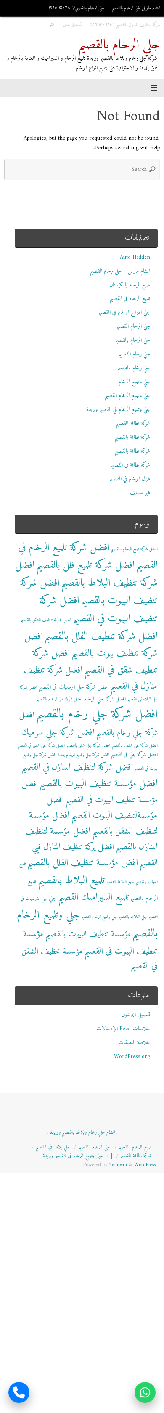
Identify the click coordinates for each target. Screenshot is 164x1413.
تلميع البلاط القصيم (120, 882)
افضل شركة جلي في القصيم (134, 754)
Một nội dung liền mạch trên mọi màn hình (111, 1398)
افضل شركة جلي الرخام (105, 699)
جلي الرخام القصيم (133, 326)
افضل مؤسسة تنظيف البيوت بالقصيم (99, 784)
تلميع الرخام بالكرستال (129, 285)
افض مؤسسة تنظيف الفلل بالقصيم (82, 863)
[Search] (52, 25)
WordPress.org (132, 1057)
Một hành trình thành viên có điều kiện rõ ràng (106, 1389)
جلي (52, 898)
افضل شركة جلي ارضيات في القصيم (73, 687)
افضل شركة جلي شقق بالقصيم (88, 746)
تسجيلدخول (72, 25)
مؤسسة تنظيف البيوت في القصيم (90, 943)
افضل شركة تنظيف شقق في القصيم (95, 662)
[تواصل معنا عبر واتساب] (145, 1393)
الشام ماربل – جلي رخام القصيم (120, 271)
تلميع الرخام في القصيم (130, 299)
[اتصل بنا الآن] (18, 1393)
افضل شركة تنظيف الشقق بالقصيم (46, 620)
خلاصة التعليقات (134, 1043)
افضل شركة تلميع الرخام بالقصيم (134, 549)
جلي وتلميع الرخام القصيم (127, 396)
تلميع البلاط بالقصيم (71, 880)
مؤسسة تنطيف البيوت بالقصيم (88, 934)
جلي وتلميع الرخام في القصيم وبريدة (118, 410)
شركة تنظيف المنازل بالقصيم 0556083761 (125, 25)
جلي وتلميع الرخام (134, 382)
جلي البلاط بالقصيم (133, 917)
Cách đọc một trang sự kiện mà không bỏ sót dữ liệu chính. (92, 1408)
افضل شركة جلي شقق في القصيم (41, 746)
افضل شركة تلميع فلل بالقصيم (85, 565)
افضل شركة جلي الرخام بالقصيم (59, 699)
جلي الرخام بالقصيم (119, 45)
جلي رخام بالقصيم (133, 368)
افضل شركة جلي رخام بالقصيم (97, 714)
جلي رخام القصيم (134, 354)
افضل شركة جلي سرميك (58, 732)
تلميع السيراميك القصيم (93, 897)
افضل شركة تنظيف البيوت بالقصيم (89, 592)
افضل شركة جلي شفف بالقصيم (135, 746)
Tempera (118, 1164)
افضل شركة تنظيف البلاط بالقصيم (86, 574)
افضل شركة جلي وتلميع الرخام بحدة (83, 755)
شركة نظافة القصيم (133, 424)
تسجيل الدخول (136, 1015)
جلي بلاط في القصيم (53, 1147)
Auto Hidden (135, 257)
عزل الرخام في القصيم (129, 479)
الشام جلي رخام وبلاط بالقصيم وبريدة (82, 1132)
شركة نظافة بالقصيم (132, 437)
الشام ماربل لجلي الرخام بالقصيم (136, 8)
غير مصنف (140, 493)
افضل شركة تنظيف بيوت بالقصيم (91, 645)
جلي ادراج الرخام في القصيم (124, 313)
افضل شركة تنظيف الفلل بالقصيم (101, 636)
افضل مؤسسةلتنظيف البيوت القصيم (102, 808)
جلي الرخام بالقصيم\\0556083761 (75, 8)
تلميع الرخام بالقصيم (135, 1147)
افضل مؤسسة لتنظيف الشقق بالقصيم (93, 823)
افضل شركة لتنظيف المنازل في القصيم (77, 767)
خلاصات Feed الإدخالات (123, 1029)
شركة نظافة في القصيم (130, 465)
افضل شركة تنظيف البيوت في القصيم (99, 609)
